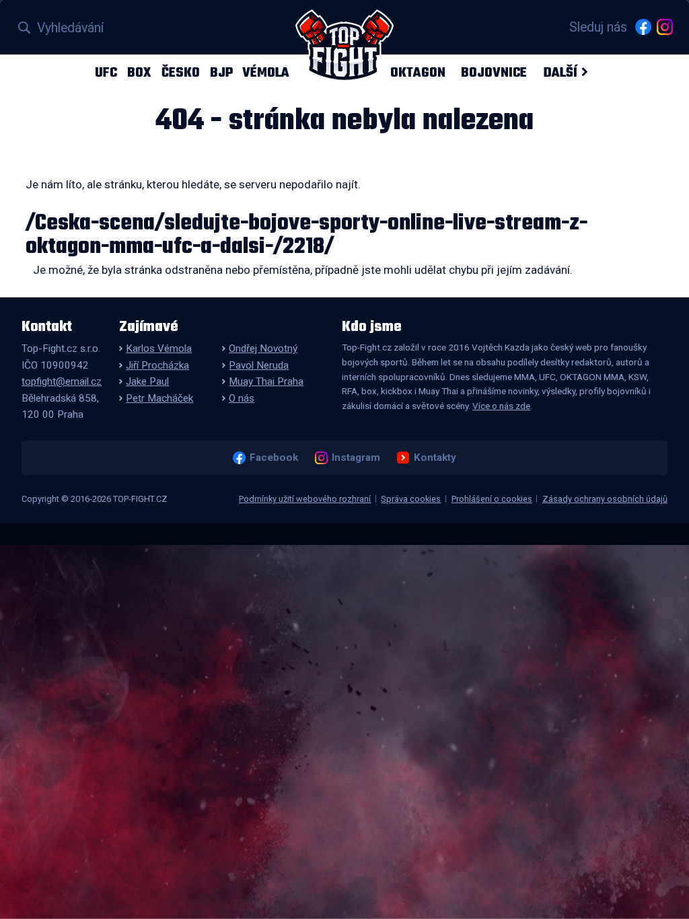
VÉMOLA (265, 72)
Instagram (355, 457)
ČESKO (180, 72)
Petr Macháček (159, 398)
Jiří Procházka (157, 365)
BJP (221, 72)
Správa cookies (411, 499)
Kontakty (435, 457)
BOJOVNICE (494, 72)
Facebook (273, 457)
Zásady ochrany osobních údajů (604, 499)
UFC (106, 72)
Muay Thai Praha (266, 381)
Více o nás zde (501, 405)
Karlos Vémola (159, 348)
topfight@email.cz (62, 381)
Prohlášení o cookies (491, 499)
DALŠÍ (560, 72)
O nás (241, 398)
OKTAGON (417, 72)
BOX (139, 72)
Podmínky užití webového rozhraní (305, 499)
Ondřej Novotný (263, 348)
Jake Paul (147, 381)
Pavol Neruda (259, 365)
